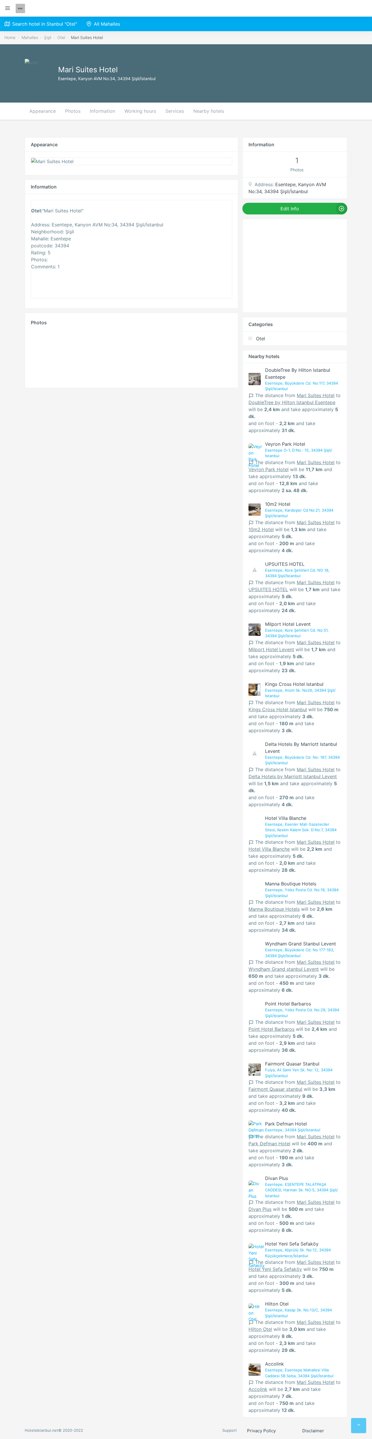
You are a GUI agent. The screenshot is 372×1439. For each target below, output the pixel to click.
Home (9, 37)
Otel (61, 37)
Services (174, 111)
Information (102, 111)
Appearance (42, 111)
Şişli (47, 37)
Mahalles (30, 37)
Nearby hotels (208, 111)
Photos (73, 111)
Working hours (140, 111)
